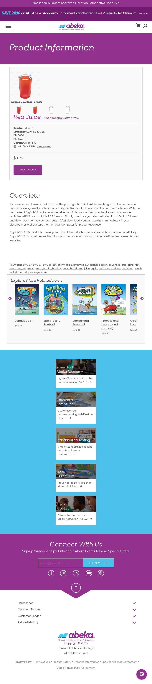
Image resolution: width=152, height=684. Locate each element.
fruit (18, 268)
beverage (114, 265)
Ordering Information (86, 662)
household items (73, 268)
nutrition (115, 268)
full (24, 268)
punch (138, 268)
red (11, 272)
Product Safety (61, 662)
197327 (37, 265)
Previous (10, 299)
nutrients (104, 268)
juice (87, 268)
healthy (57, 268)
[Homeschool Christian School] (50, 573)
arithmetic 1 (64, 265)
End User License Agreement (119, 662)
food (12, 268)
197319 (27, 265)
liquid (94, 268)
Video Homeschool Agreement (76, 668)
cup (124, 265)
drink (131, 265)
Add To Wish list (26, 146)
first (137, 265)
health (47, 268)
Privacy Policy (23, 662)
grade (38, 268)
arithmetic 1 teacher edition (90, 265)
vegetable (40, 272)
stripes (29, 272)
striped (19, 272)
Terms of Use (42, 662)
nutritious (127, 268)
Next (142, 299)
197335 (47, 265)
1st (54, 265)
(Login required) (44, 147)
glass (30, 268)
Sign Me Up (98, 563)
